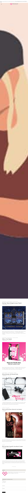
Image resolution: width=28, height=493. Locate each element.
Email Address (4, 482)
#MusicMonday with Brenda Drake (10, 374)
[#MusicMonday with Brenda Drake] (14, 389)
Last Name (3, 488)
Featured (15, 372)
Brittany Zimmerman (5, 304)
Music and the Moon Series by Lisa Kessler (12, 409)
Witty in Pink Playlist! (7, 339)
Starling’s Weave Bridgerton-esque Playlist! (12, 303)
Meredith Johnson (4, 375)
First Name (3, 485)
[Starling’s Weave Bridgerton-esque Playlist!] (14, 318)
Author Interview (4, 372)
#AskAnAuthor (4, 301)
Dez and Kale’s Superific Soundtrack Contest (12, 446)
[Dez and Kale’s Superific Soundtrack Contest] (14, 454)
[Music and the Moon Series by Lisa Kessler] (14, 425)
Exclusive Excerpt (15, 301)
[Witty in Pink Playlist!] (14, 354)
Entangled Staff (4, 410)
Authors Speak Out (9, 301)
